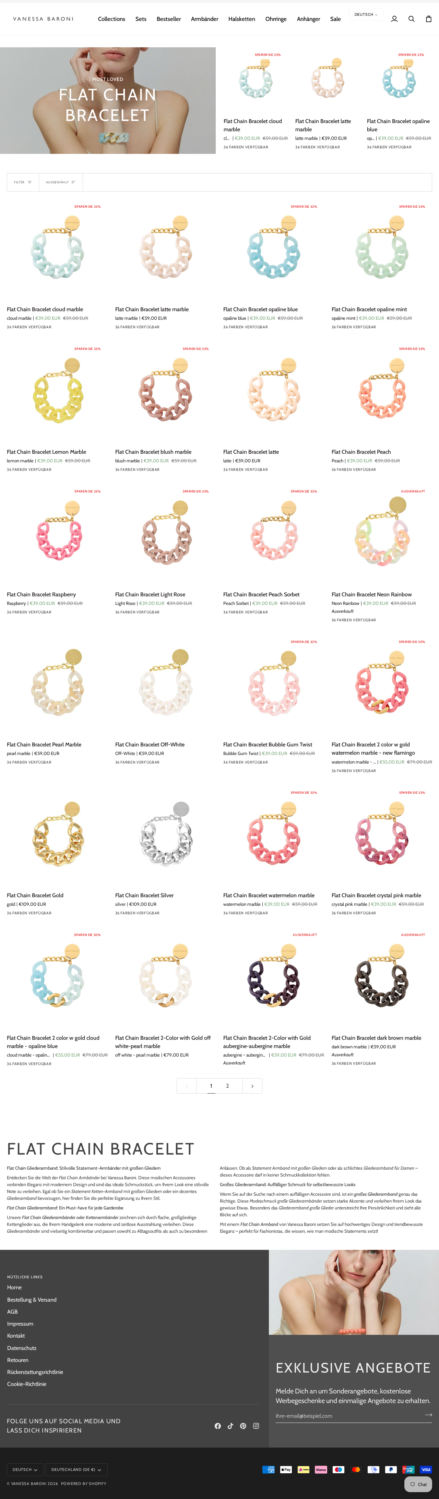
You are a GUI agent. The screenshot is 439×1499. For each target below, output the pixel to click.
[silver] (169, 914)
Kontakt (16, 1335)
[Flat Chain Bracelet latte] (273, 391)
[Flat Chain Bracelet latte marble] (327, 79)
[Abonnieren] (426, 1415)
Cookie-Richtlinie (26, 1383)
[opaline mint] (265, 148)
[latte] (277, 471)
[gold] (60, 914)
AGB (12, 1311)
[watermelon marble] (277, 914)
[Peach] (385, 471)
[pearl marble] (60, 763)
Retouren (17, 1359)
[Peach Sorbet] (277, 613)
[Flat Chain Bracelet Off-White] (165, 684)
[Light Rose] (169, 613)
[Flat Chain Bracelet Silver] (165, 835)
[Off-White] (169, 763)
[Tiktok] (230, 1426)
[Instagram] (256, 1426)
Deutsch (364, 14)
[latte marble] (240, 148)
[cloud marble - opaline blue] (60, 1065)
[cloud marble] (228, 148)
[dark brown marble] (385, 1065)
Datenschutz (22, 1347)
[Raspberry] (60, 613)
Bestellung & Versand (32, 1299)
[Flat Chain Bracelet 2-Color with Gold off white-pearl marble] (165, 977)
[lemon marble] (277, 148)
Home (14, 1287)
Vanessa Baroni (29, 1483)
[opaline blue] (252, 148)
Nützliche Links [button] (25, 1277)
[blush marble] (169, 471)
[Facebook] (218, 1426)
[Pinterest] (243, 1426)
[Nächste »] (252, 1086)
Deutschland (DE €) (73, 1469)
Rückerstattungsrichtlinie (35, 1371)
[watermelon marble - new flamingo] (385, 772)
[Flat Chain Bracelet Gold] (57, 835)
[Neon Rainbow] (385, 621)
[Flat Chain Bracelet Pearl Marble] (57, 684)
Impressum (20, 1323)
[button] (111, 19)
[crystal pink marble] (385, 914)
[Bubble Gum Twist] (277, 763)
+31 (72, 328)
